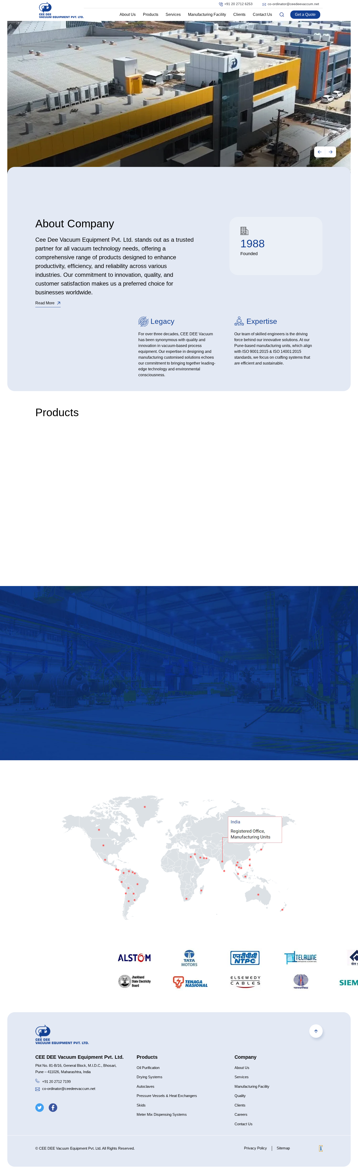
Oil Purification (148, 1068)
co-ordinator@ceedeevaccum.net (293, 4)
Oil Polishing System (61, 496)
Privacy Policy (255, 1148)
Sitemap (283, 1148)
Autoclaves (145, 1086)
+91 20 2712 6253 (238, 4)
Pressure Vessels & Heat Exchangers (167, 1096)
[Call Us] (37, 1082)
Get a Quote (305, 14)
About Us (128, 14)
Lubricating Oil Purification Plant (70, 488)
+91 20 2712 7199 (56, 1081)
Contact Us (262, 14)
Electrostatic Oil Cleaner (64, 519)
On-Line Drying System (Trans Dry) (73, 503)
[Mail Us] (37, 1090)
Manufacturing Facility (207, 14)
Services (173, 14)
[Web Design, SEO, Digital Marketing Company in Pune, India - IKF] (321, 1149)
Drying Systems (149, 1077)
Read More (45, 303)
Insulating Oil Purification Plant (69, 481)
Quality (240, 1096)
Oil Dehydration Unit (60, 511)
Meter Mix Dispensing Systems (162, 1114)
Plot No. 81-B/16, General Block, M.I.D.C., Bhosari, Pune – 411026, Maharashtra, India (75, 1068)
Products (150, 14)
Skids (141, 1105)
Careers (241, 1114)
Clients (239, 14)
